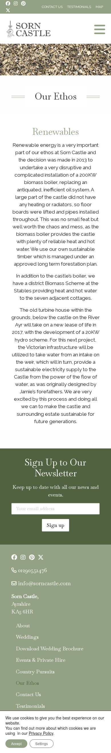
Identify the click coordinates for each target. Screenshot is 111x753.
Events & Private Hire (40, 660)
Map (99, 7)
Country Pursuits (35, 671)
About (23, 625)
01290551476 (32, 570)
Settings (41, 743)
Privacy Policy (41, 733)
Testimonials (79, 7)
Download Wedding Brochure (49, 648)
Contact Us (52, 7)
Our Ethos (27, 683)
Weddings (27, 637)
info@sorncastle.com (44, 583)
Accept (16, 743)
